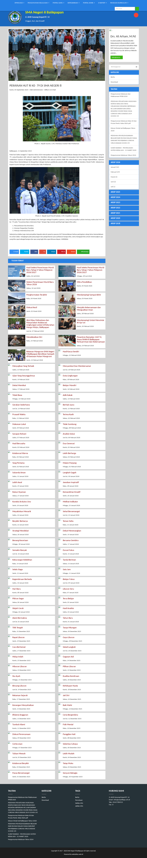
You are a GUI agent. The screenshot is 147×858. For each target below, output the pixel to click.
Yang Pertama (18, 463)
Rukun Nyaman (19, 492)
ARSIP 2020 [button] (115, 218)
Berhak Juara (68, 405)
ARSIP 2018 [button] (115, 224)
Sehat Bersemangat (71, 511)
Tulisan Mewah (18, 754)
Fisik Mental (68, 725)
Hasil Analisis (68, 608)
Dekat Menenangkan (72, 531)
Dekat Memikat (19, 385)
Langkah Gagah (69, 473)
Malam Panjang (69, 463)
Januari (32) (115, 167)
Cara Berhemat (18, 647)
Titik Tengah (17, 628)
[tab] (124, 162)
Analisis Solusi (69, 434)
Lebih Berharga (69, 453)
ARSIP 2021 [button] (115, 213)
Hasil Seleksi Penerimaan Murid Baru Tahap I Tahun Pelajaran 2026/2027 (90, 270)
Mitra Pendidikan (84, 282)
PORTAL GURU (58, 3)
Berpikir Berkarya (20, 521)
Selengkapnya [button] (116, 57)
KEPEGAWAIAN (73, 3)
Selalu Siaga (17, 570)
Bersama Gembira (70, 540)
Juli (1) (113, 187)
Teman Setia (68, 521)
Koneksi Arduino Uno (21, 502)
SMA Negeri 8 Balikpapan (75, 851)
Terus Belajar (68, 599)
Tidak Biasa (17, 395)
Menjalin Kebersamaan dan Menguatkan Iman (89, 308)
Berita (113, 77)
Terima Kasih (68, 414)
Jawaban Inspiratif (71, 482)
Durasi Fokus (68, 550)
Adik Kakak (67, 395)
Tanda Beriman (69, 560)
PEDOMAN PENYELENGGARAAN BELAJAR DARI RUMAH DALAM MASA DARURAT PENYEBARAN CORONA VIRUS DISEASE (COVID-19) (124, 139)
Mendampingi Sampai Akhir (89, 295)
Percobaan (79, 800)
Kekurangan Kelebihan (22, 560)
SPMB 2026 (19, 3)
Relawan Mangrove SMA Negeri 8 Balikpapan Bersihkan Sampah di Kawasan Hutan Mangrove (40, 354)
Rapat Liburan (18, 637)
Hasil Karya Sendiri (71, 352)
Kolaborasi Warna (20, 453)
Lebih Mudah (68, 754)
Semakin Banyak (19, 550)
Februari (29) (115, 172)
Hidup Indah (17, 657)
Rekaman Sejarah (20, 695)
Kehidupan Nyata (70, 686)
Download (114, 82)
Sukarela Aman (19, 473)
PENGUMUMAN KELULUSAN (38, 3)
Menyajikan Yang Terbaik (23, 366)
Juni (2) (113, 182)
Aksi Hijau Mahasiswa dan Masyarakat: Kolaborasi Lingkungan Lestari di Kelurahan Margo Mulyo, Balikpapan (40, 324)
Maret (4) (114, 177)
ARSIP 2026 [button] (115, 162)
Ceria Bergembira (70, 715)
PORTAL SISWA (88, 3)
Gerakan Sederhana (21, 405)
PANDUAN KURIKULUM (118, 3)
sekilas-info (79, 806)
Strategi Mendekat (20, 531)
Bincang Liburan (19, 686)
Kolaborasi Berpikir (20, 763)
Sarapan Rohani (19, 434)
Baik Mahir (67, 705)
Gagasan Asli (68, 657)
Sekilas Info (79, 803)
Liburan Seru (68, 589)
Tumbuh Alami (18, 725)
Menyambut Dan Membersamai (77, 366)
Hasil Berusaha (18, 444)
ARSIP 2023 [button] (115, 203)
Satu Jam (67, 570)
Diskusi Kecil (31, 307)
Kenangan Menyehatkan (23, 705)
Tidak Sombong (69, 424)
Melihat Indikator (70, 502)
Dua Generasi (69, 444)
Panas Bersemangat (21, 773)
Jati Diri (66, 695)
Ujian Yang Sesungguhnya (23, 376)
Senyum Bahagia (70, 773)
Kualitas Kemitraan (71, 676)
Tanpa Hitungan (70, 628)
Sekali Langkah (69, 647)
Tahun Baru (68, 618)
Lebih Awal (17, 482)
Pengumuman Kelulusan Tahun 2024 (123, 155)
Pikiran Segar (18, 599)
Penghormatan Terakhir (36, 295)
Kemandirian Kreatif (71, 492)
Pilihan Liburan (69, 667)
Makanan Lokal (19, 424)
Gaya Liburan (68, 637)
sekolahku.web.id (77, 854)
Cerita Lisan (17, 744)
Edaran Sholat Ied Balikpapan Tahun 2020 (123, 129)
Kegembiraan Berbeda (22, 579)
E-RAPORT (102, 3)
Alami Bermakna (19, 618)
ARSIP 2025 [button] (115, 192)
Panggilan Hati (69, 734)
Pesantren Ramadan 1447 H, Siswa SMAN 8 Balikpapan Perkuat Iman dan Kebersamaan (91, 339)
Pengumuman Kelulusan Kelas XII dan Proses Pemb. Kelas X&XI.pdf (124, 122)
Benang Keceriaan (20, 540)
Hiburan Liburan (19, 667)
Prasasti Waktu (18, 414)
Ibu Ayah (16, 676)
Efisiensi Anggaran (20, 715)
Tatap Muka (68, 763)
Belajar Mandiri (69, 385)
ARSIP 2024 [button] (115, 197)
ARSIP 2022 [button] (115, 208)
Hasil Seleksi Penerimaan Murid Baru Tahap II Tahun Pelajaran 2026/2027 (40, 270)
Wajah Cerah (18, 608)
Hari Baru (16, 589)
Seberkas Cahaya (70, 744)
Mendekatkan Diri (34, 337)
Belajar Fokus (69, 579)
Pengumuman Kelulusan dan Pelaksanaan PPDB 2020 (120, 95)
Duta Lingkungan (70, 376)
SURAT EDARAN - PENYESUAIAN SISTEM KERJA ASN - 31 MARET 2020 (123, 149)
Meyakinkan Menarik (21, 511)
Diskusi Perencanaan (21, 734)
